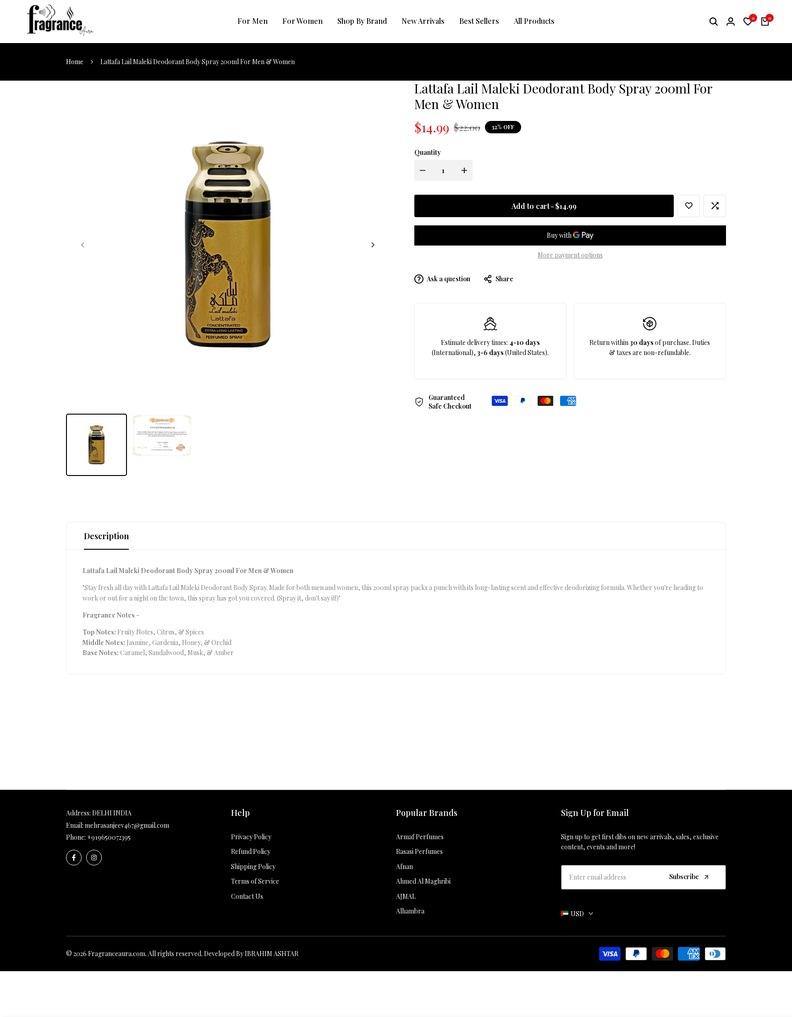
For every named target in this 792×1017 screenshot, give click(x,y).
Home (74, 61)
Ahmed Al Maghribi (423, 881)
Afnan (404, 866)
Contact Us (247, 896)
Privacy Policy (251, 836)
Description (106, 535)
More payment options (570, 255)
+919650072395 (109, 837)
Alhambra (410, 911)
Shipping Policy (253, 866)
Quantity (427, 152)
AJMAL (406, 896)
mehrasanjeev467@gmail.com (127, 825)
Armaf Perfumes (420, 836)
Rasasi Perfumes (419, 851)
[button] (688, 206)
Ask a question (448, 278)
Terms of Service (255, 881)
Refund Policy (250, 851)
